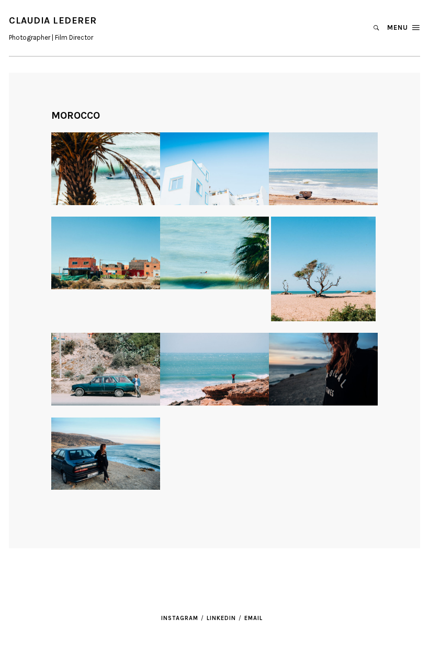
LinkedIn (221, 618)
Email (253, 618)
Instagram (179, 618)
